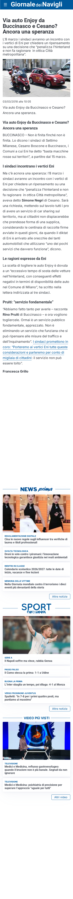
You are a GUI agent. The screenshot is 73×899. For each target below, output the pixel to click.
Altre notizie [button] (59, 596)
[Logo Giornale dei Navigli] (36, 5)
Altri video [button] (60, 797)
